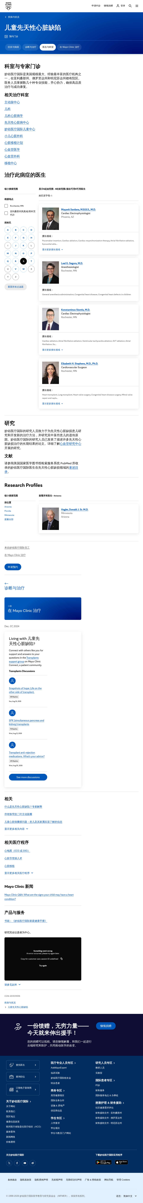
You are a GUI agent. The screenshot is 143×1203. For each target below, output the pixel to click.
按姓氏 (7, 222)
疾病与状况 (13, 17)
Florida (7, 511)
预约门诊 (13, 36)
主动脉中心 (12, 102)
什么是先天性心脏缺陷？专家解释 (23, 806)
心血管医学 (12, 149)
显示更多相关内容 (14, 828)
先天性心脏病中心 (16, 122)
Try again (43, 965)
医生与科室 (48, 47)
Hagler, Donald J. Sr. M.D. (74, 509)
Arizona (8, 506)
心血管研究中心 (70, 443)
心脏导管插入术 (13, 858)
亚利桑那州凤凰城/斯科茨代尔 (22, 213)
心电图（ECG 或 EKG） (17, 850)
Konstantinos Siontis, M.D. (75, 309)
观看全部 (8, 519)
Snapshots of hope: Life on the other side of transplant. (25, 690)
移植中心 (10, 163)
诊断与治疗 (30, 47)
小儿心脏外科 (13, 136)
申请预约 (13, 566)
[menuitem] (13, 47)
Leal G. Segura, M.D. (72, 263)
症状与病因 (13, 47)
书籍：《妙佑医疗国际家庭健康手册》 (25, 920)
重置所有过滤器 (15, 286)
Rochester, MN (17, 205)
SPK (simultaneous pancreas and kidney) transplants (26, 722)
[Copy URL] (61, 959)
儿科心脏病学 (13, 115)
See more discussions (28, 777)
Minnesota (9, 515)
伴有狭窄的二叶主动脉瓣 (18, 814)
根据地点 (8, 199)
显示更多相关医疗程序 (17, 872)
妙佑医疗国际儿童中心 (19, 129)
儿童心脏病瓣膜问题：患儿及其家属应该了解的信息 (33, 821)
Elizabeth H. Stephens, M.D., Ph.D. (79, 363)
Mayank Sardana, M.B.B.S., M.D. (78, 209)
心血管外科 (12, 156)
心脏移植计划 (13, 142)
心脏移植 (9, 865)
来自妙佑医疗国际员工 (17, 547)
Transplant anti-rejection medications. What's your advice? (27, 754)
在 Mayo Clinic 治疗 (69, 47)
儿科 (7, 109)
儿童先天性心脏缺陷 (32, 27)
